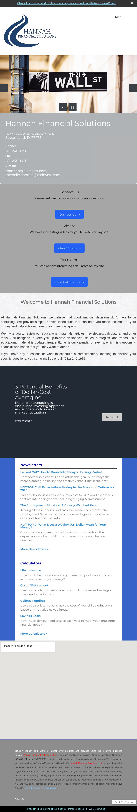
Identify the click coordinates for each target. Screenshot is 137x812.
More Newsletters (34, 549)
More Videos (23, 420)
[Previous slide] (4, 88)
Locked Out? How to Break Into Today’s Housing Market (61, 472)
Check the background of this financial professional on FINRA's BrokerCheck (66, 3)
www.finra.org (32, 788)
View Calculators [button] (68, 282)
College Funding (32, 600)
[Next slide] (133, 88)
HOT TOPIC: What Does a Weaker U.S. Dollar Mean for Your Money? (63, 526)
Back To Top (122, 802)
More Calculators (34, 633)
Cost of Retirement (34, 585)
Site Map (20, 799)
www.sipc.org (48, 788)
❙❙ (72, 107)
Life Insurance (30, 570)
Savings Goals (30, 616)
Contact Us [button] (67, 214)
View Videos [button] (67, 248)
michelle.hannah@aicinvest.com (32, 175)
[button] (121, 17)
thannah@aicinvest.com (26, 171)
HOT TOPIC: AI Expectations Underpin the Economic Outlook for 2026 (67, 489)
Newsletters (31, 465)
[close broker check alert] (132, 3)
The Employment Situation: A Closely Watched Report (60, 505)
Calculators (30, 563)
